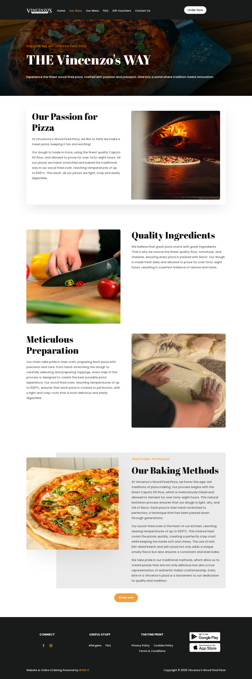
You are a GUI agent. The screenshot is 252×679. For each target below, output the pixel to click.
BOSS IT (84, 670)
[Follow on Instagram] (51, 646)
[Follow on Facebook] (43, 646)
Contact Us (142, 11)
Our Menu (92, 11)
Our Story (75, 11)
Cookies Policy (163, 645)
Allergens (95, 645)
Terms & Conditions (152, 650)
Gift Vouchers (121, 11)
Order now (126, 597)
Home (61, 11)
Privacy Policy (141, 645)
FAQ (105, 11)
